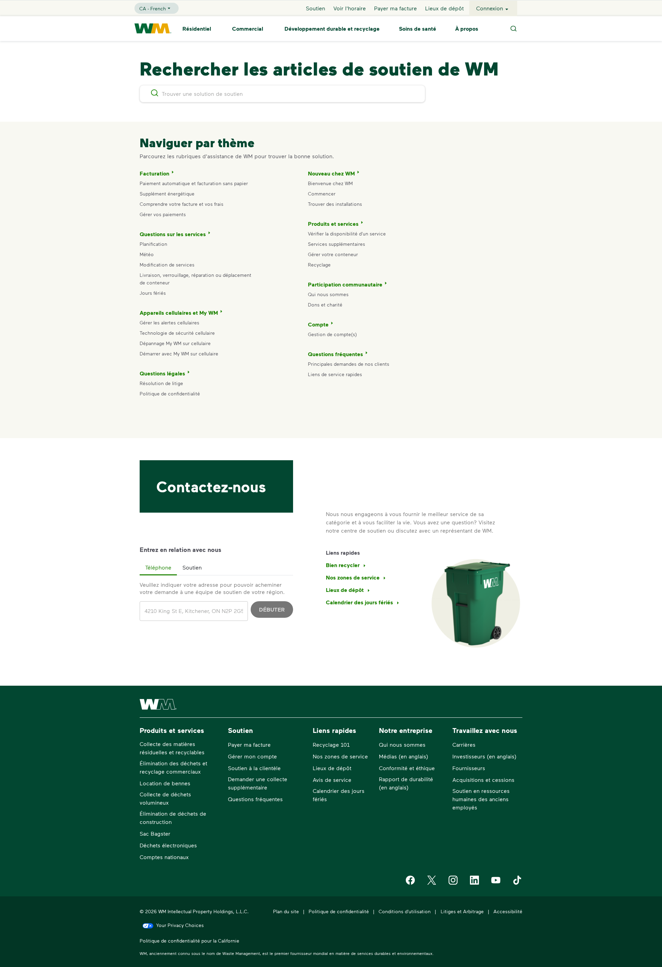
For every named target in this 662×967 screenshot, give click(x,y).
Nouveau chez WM (331, 173)
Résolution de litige (161, 383)
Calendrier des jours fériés (338, 794)
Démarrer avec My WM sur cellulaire (179, 353)
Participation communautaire (345, 284)
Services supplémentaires (336, 244)
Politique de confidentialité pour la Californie (189, 941)
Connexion (489, 8)
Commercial (247, 28)
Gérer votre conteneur (333, 254)
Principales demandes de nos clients (348, 364)
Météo (147, 254)
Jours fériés (153, 293)
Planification (153, 244)
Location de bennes (165, 783)
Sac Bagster (155, 833)
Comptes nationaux (164, 857)
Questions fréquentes (335, 354)
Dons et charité (325, 305)
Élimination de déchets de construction (173, 817)
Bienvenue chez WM (330, 183)
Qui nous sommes (328, 294)
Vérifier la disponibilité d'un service (347, 233)
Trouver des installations (335, 204)
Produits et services (333, 223)
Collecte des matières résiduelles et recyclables (172, 748)
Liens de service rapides (335, 374)
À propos (466, 28)
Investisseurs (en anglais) (484, 756)
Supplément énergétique (167, 194)
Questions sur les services (173, 234)
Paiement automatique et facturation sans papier (194, 183)
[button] (158, 568)
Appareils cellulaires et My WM (179, 312)
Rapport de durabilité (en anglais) (406, 783)
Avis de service (332, 779)
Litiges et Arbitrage (462, 911)
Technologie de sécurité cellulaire (177, 333)
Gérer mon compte (252, 756)
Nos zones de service (340, 756)
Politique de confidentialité (170, 393)
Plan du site (286, 911)
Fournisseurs (468, 768)
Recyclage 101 (331, 744)
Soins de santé (417, 28)
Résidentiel (196, 28)
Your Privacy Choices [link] (180, 925)
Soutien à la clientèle (254, 768)
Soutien (315, 8)
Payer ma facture (395, 8)
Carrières (463, 744)
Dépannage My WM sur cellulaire (175, 343)
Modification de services (167, 265)
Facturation (154, 173)
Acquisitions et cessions (483, 779)
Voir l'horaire (349, 8)
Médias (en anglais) (403, 756)
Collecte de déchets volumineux (165, 798)
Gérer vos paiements (163, 214)
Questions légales (162, 373)
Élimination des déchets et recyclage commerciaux (173, 767)
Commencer (321, 194)
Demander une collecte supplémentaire (257, 783)
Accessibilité (507, 911)
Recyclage (319, 265)
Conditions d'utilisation (405, 911)
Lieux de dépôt (444, 8)
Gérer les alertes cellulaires (169, 322)
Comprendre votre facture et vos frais (181, 204)
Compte (318, 324)
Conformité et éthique (407, 768)
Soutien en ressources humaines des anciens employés (481, 798)
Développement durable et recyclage (332, 28)
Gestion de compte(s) (332, 334)
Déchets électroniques (168, 845)
